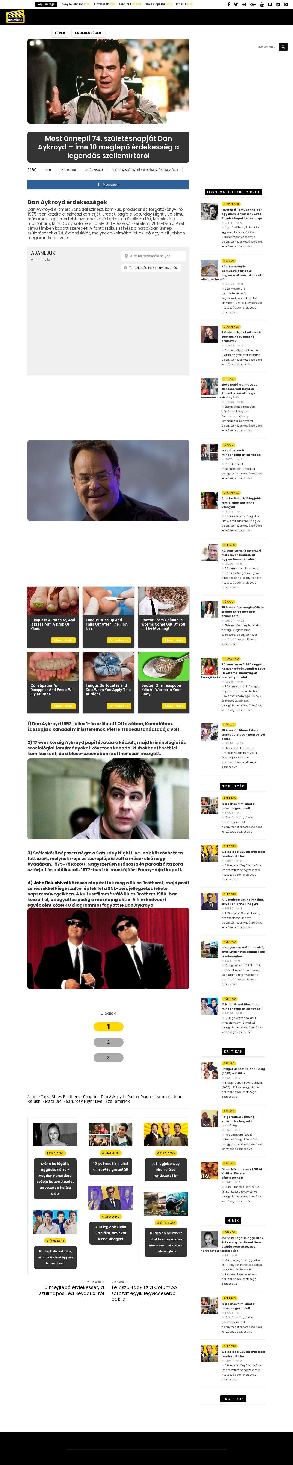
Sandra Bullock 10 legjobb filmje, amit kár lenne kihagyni (241, 502)
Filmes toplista (158, 4)
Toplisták (147, 32)
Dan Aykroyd (112, 1096)
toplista (184, 4)
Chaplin (90, 1096)
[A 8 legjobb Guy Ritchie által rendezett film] (166, 1145)
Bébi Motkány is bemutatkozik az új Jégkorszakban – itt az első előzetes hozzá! (232, 272)
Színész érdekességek (162, 170)
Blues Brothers (65, 1096)
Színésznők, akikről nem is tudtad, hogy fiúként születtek (241, 336)
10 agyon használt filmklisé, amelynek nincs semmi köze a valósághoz (243, 951)
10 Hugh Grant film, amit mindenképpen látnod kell (242, 1006)
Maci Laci (54, 1101)
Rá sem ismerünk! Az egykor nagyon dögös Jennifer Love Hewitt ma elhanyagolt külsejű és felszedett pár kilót (233, 670)
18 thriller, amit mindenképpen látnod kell (242, 452)
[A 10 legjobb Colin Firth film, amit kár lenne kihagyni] (110, 1208)
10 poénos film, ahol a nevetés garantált (238, 806)
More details (63, 640)
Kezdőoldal (33, 32)
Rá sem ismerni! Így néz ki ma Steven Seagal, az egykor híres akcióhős (241, 555)
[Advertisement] (108, 408)
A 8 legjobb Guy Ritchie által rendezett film (243, 854)
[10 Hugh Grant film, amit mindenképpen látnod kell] (55, 1233)
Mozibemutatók (245, 32)
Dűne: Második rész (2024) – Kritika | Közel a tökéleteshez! (243, 1173)
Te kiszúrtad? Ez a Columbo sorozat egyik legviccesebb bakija (144, 1293)
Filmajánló (177, 32)
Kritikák (119, 32)
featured (130, 4)
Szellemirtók (118, 1101)
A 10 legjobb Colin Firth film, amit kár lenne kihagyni (243, 902)
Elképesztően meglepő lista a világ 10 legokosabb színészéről (243, 611)
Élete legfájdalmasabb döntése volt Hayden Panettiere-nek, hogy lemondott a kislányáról (229, 391)
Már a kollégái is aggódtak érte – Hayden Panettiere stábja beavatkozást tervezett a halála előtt (232, 1244)
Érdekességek (88, 32)
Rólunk (278, 32)
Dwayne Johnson (75, 4)
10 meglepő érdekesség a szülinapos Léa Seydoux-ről (71, 1290)
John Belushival (50, 883)
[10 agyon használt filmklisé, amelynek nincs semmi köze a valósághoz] (166, 1215)
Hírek (60, 32)
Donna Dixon (139, 1096)
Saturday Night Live (84, 1101)
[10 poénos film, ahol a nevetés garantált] (110, 1145)
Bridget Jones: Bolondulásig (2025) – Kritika (243, 1071)
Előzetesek (104, 4)
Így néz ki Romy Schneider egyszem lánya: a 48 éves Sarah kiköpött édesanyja (242, 214)
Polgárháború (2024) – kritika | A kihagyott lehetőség (239, 1121)
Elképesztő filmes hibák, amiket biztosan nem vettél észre (243, 734)
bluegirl (70, 170)
